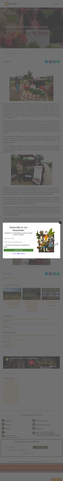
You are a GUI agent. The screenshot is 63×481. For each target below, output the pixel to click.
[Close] (60, 222)
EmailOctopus (22, 253)
